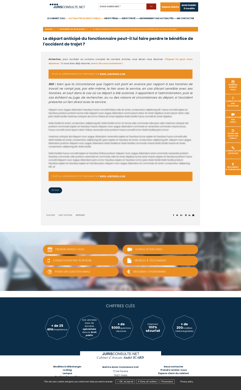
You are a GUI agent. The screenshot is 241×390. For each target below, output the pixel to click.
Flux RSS (50, 215)
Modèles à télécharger (67, 366)
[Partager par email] (193, 215)
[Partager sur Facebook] (173, 215)
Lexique (67, 373)
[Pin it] (186, 215)
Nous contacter (173, 366)
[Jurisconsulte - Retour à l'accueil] (67, 4)
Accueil (48, 29)
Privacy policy (186, 381)
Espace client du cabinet (173, 373)
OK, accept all (126, 381)
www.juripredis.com (112, 74)
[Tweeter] (177, 215)
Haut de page (65, 215)
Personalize (167, 381)
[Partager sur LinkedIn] (189, 215)
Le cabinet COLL (56, 18)
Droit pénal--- (113, 18)
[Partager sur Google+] (181, 215)
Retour (55, 190)
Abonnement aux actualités (156, 18)
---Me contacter (183, 18)
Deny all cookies (148, 381)
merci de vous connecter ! (107, 63)
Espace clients (170, 7)
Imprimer (80, 215)
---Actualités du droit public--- (84, 18)
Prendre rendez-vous (174, 370)
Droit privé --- (131, 18)
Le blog (67, 370)
